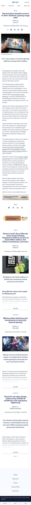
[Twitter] (15, 30)
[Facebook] (11, 30)
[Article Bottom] (15, 197)
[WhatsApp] (22, 30)
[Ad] (15, 218)
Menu (15, 503)
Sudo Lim (15, 247)
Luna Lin (15, 22)
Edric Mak (16, 328)
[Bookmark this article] (27, 26)
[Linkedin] (18, 30)
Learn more (3, 499)
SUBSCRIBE (27, 2)
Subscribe (15, 492)
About (15, 488)
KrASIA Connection (15, 408)
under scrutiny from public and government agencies (13, 147)
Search (4, 503)
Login (25, 503)
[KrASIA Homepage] (15, 2)
